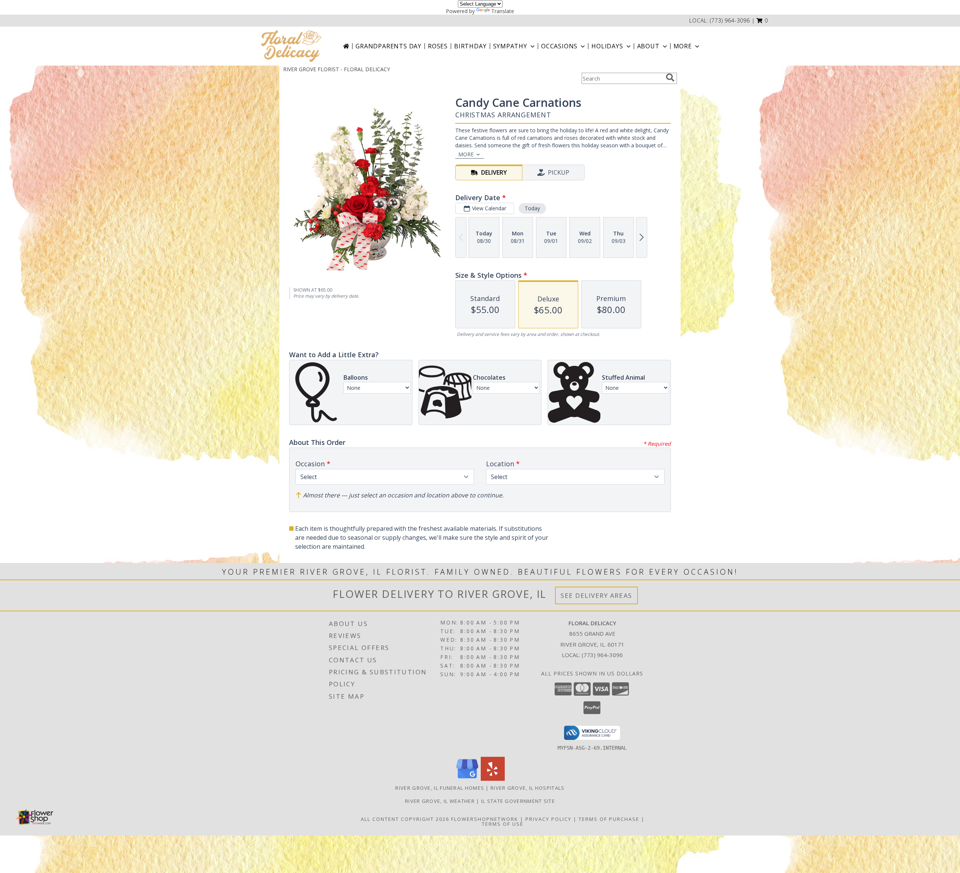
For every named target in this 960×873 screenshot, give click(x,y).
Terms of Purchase (609, 819)
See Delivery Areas (596, 595)
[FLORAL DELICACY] (291, 46)
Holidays (607, 46)
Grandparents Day (389, 46)
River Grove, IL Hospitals (527, 788)
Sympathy (510, 46)
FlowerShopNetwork (484, 819)
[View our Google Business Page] (467, 778)
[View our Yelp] (493, 778)
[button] (762, 20)
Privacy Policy (548, 819)
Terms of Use (503, 824)
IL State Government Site (518, 801)
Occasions (559, 46)
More (683, 46)
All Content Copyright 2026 (405, 819)
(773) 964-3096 (730, 20)
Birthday (470, 46)
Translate (502, 11)
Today (532, 208)
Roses (438, 46)
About (648, 46)
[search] (670, 77)
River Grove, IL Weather (440, 801)
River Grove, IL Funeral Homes (439, 788)
